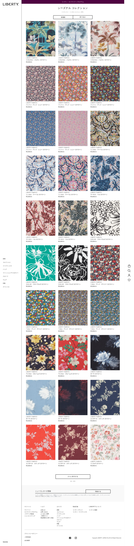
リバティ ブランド (78, 510)
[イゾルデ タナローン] (105, 442)
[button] (12, 259)
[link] (12, 283)
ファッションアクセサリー (64, 518)
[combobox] (63, 17)
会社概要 (27, 540)
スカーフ (59, 520)
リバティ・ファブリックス (80, 512)
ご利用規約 (28, 537)
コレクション (60, 512)
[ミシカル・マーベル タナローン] (105, 128)
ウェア (58, 522)
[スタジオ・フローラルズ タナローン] (105, 218)
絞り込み (83, 17)
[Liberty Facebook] (70, 538)
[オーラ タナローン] (105, 352)
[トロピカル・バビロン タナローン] (40, 38)
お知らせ (43, 510)
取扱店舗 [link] (5, 542)
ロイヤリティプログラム (31, 512)
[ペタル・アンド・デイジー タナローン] (105, 263)
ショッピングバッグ (30, 516)
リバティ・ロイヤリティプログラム (73, 2)
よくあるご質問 (45, 514)
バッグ (58, 516)
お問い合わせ (44, 512)
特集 (58, 524)
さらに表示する (73, 476)
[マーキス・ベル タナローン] (105, 173)
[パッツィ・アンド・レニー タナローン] (40, 83)
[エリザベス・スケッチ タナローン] (105, 397)
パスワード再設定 (29, 514)
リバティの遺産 (93, 510)
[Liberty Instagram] (75, 538)
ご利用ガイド (44, 516)
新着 (58, 510)
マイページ (27, 510)
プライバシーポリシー (40, 496)
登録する (98, 491)
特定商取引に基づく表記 (47, 518)
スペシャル (60, 526)
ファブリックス (65, 12)
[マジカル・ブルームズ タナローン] (40, 352)
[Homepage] (11, 4)
